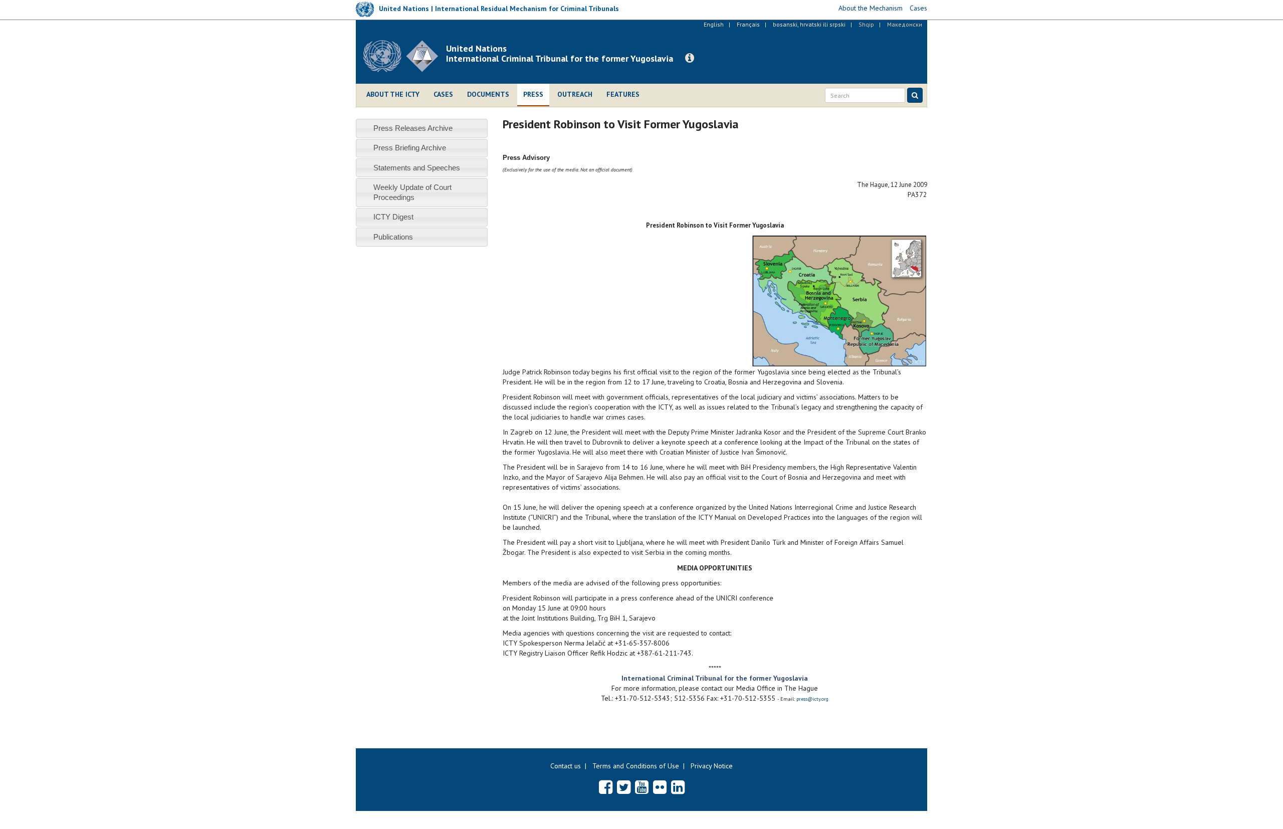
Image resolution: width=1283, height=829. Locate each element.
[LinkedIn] (678, 786)
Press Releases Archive (413, 128)
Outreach (574, 94)
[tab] (422, 128)
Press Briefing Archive (409, 147)
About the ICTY (392, 94)
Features (622, 94)
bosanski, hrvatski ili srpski (809, 24)
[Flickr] (660, 786)
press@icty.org (812, 699)
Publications (393, 237)
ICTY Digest (393, 217)
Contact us (565, 765)
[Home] (404, 56)
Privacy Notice (712, 765)
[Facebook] (605, 786)
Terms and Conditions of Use (635, 765)
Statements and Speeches (416, 167)
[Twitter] (623, 786)
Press (533, 94)
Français (748, 24)
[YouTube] (642, 786)
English (714, 24)
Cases (443, 94)
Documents (488, 94)
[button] (690, 58)
